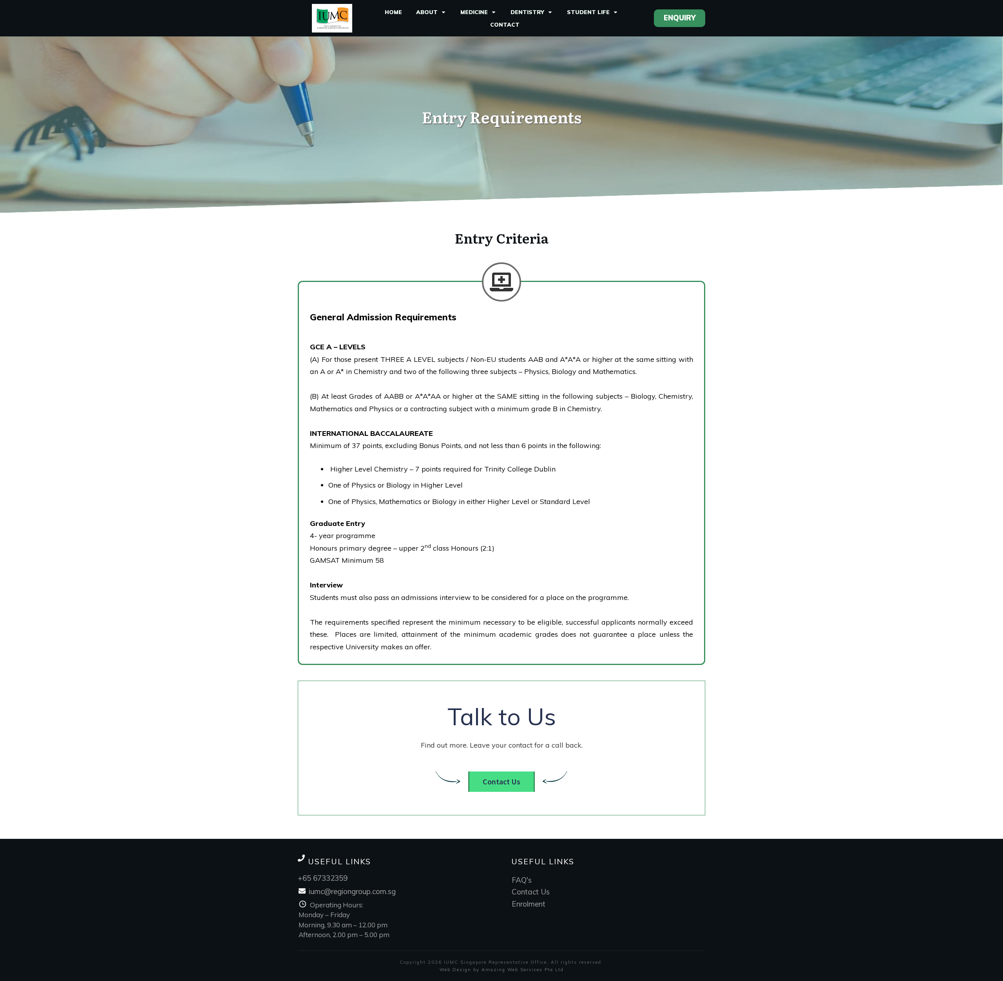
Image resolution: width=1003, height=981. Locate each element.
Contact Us (531, 891)
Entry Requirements (501, 116)
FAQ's (522, 880)
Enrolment (528, 904)
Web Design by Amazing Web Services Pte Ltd (502, 969)
